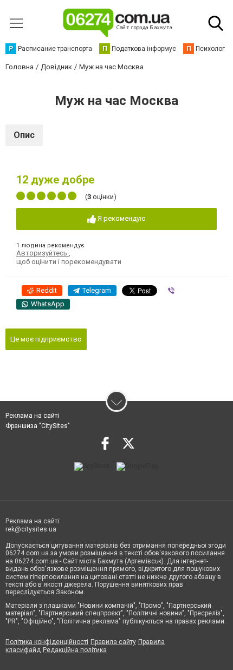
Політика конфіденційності (46, 642)
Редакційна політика (75, 650)
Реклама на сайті (32, 415)
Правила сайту (113, 642)
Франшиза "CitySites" (37, 426)
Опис (24, 135)
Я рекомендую (121, 218)
